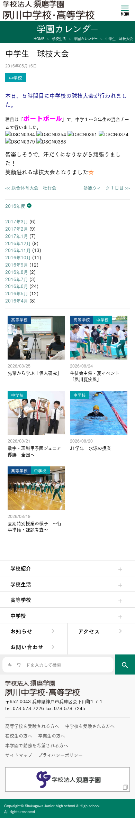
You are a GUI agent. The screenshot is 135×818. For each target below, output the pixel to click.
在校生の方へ (18, 735)
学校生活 (20, 584)
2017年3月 (16, 221)
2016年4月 (16, 300)
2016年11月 (18, 250)
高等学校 (20, 599)
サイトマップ (18, 754)
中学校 (18, 615)
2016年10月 (18, 257)
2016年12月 (18, 243)
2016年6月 (16, 285)
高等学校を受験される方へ (32, 725)
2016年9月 (16, 264)
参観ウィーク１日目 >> (106, 187)
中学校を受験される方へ (90, 725)
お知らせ (21, 631)
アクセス (89, 631)
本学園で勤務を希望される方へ (36, 745)
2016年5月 (16, 293)
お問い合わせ (27, 646)
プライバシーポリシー (60, 754)
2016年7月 (16, 279)
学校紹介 (20, 568)
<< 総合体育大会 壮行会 (30, 187)
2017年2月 (16, 228)
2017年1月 (16, 235)
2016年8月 (16, 271)
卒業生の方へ (51, 735)
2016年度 (15, 205)
